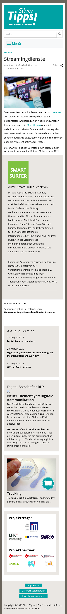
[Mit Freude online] (33, 17)
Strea (54, 112)
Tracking (14, 493)
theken (37, 124)
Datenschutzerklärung (33, 590)
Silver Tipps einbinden (33, 595)
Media (30, 124)
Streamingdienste (24, 58)
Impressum (33, 585)
